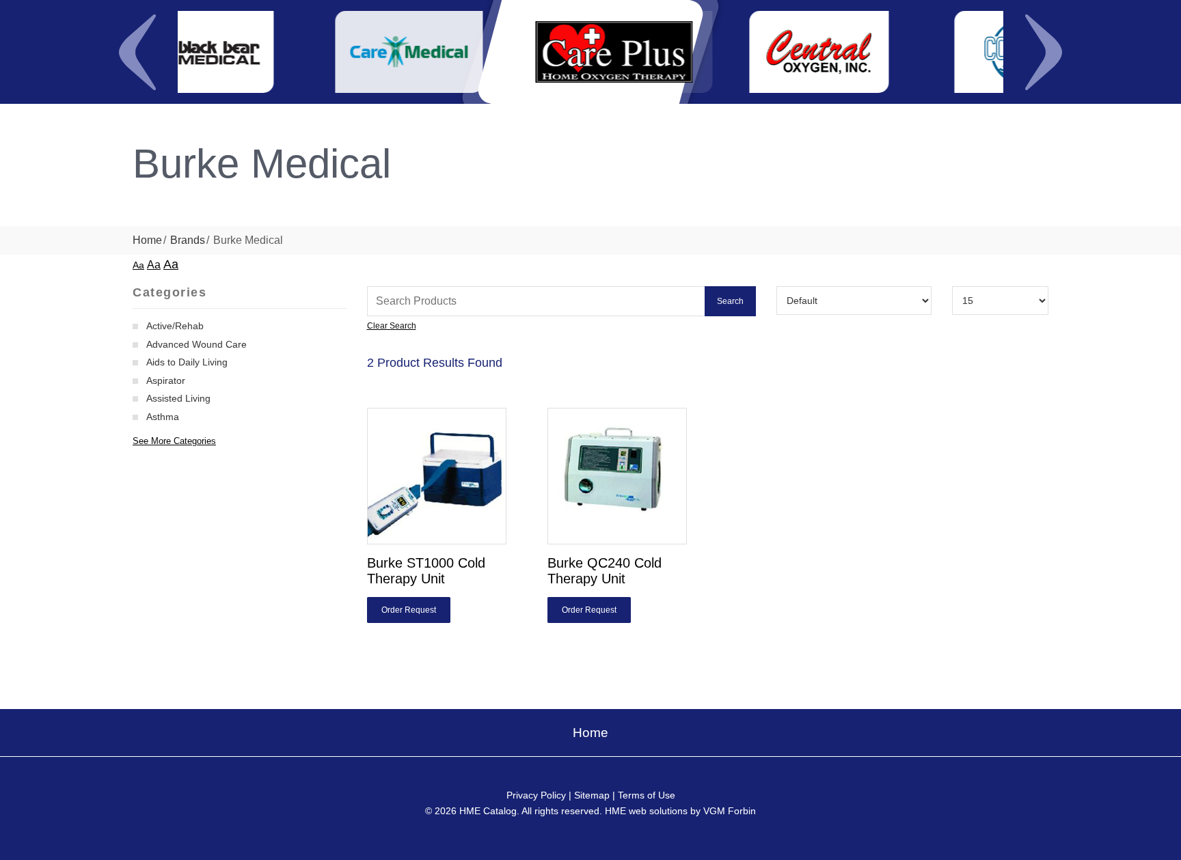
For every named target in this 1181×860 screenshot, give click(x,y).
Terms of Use (646, 795)
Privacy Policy (536, 795)
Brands (187, 240)
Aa (138, 265)
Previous (137, 52)
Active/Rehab (175, 325)
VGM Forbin (729, 810)
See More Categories (174, 441)
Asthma (162, 416)
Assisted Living (178, 398)
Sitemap (592, 795)
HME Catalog (488, 810)
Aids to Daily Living (187, 362)
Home (147, 240)
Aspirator (165, 380)
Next (1043, 52)
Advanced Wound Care (196, 344)
